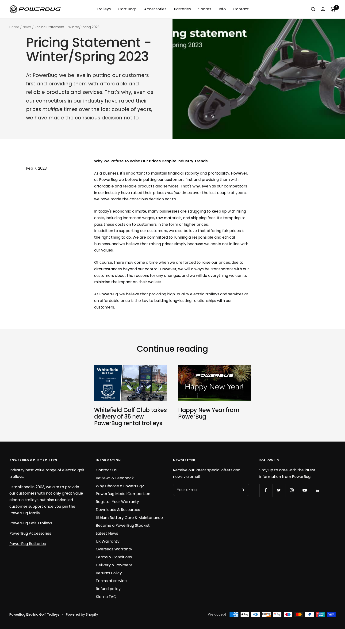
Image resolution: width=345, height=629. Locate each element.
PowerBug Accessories (30, 533)
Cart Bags (127, 9)
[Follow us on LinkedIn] (317, 490)
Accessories (155, 9)
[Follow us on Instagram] (291, 490)
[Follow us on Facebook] (265, 490)
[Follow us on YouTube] (304, 490)
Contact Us (106, 470)
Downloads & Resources (118, 509)
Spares (204, 9)
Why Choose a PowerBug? (120, 486)
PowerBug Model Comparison (123, 493)
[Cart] (333, 9)
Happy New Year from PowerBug (208, 413)
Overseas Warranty (114, 549)
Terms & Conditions (114, 557)
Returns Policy (109, 573)
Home (14, 27)
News (27, 27)
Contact (241, 9)
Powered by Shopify (82, 614)
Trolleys (103, 9)
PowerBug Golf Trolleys (30, 523)
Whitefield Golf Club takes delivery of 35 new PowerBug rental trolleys (130, 416)
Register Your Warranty (117, 501)
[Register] (243, 490)
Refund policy (108, 588)
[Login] (323, 9)
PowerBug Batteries (27, 543)
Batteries (182, 9)
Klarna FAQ (106, 596)
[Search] (313, 9)
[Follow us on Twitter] (278, 490)
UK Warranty (107, 541)
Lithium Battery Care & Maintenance (129, 517)
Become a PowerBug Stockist (123, 525)
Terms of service (111, 580)
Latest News (107, 533)
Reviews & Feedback (115, 478)
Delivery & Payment (114, 565)
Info (222, 9)
